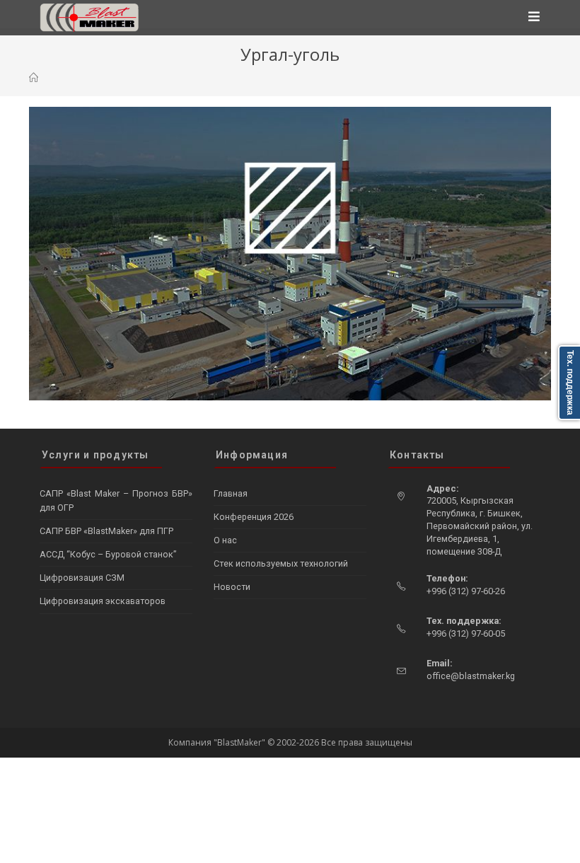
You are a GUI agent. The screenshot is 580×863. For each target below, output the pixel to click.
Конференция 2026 (254, 516)
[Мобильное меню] (534, 17)
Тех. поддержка (570, 382)
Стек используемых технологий (281, 563)
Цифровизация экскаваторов (103, 601)
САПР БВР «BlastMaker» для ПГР (106, 531)
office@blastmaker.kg (471, 676)
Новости (232, 586)
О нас (225, 540)
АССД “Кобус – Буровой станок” (108, 554)
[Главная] (33, 77)
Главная (231, 493)
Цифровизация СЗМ (82, 577)
